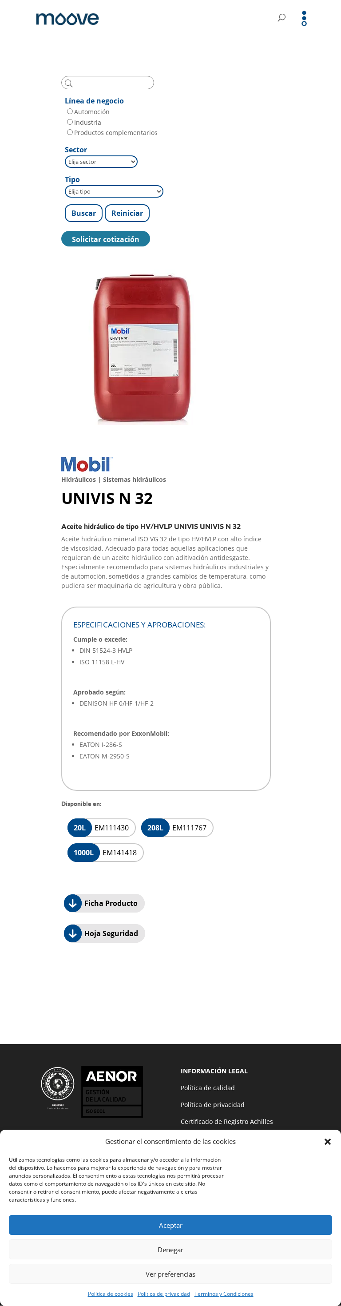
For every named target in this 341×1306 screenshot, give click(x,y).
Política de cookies (110, 1294)
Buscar (83, 213)
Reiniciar (127, 213)
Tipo (72, 179)
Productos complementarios (116, 132)
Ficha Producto (110, 903)
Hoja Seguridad (110, 933)
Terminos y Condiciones (224, 1294)
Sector (76, 150)
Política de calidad (208, 1088)
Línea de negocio (94, 101)
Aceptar (170, 1225)
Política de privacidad (164, 1294)
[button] (327, 1141)
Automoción (92, 111)
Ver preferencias (170, 1274)
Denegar (170, 1249)
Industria (87, 122)
